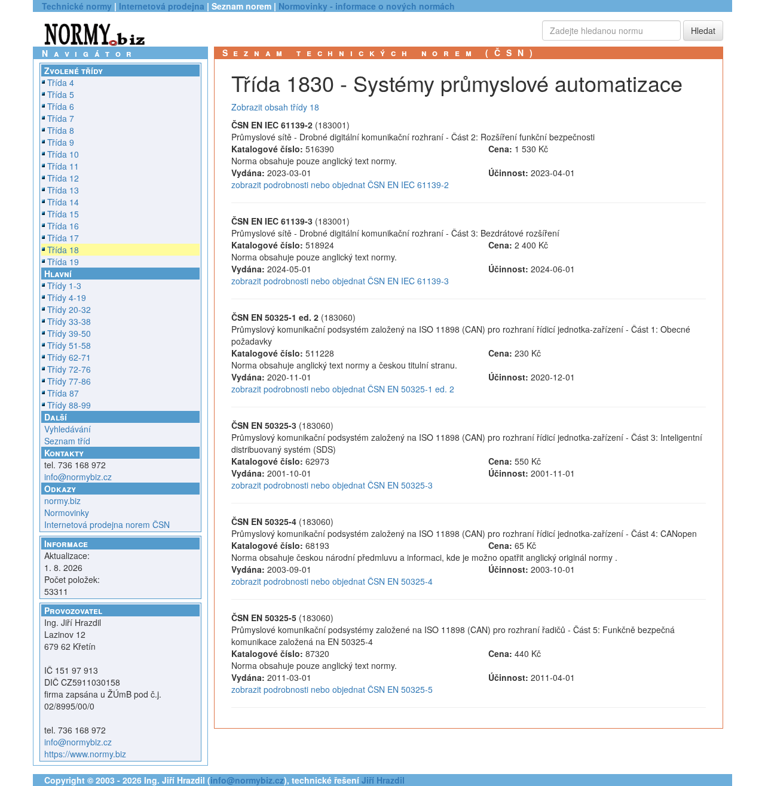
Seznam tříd (67, 441)
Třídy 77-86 (69, 381)
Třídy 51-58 (69, 345)
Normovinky (66, 512)
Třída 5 (60, 94)
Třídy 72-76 (69, 369)
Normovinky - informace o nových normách (367, 6)
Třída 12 (63, 178)
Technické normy (77, 6)
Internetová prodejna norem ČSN (107, 524)
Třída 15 (63, 214)
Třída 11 (63, 166)
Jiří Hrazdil (383, 780)
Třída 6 (60, 106)
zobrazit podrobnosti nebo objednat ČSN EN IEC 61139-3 (340, 281)
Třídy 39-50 (69, 333)
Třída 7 (60, 118)
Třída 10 (63, 154)
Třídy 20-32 (69, 309)
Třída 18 (63, 250)
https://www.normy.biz (85, 754)
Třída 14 (63, 202)
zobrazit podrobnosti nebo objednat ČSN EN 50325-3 (332, 485)
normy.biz (62, 500)
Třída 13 (63, 190)
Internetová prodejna (161, 6)
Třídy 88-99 (69, 405)
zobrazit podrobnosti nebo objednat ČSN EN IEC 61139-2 (340, 185)
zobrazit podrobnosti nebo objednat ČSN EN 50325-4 (332, 581)
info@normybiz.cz (78, 477)
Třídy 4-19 (66, 297)
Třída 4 (60, 82)
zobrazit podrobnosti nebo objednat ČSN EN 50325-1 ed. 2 (342, 389)
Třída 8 (60, 130)
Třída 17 (63, 238)
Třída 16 (63, 226)
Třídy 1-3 (64, 285)
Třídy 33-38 (69, 321)
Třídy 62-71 (69, 357)
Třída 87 (63, 393)
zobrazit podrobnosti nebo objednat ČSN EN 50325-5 (332, 689)
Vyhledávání (67, 429)
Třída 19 (63, 262)
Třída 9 (60, 142)
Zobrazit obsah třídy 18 (275, 107)
